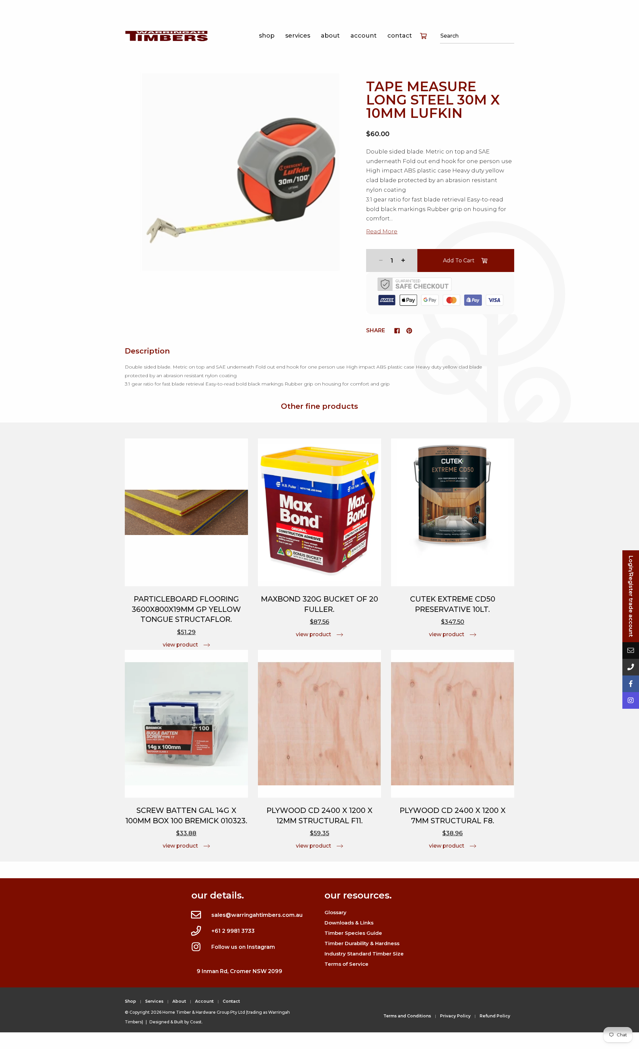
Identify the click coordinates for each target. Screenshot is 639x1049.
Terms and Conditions (407, 1015)
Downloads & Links (348, 922)
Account (363, 35)
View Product (180, 645)
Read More (381, 231)
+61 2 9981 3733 (233, 931)
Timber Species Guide (353, 933)
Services (297, 35)
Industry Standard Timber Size (364, 953)
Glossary (335, 912)
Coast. (196, 1021)
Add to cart (459, 260)
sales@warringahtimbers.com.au (257, 915)
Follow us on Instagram (243, 947)
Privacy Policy (455, 1015)
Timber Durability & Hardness (361, 943)
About (330, 35)
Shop (267, 35)
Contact (399, 35)
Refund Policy (495, 1015)
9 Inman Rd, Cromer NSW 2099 (239, 971)
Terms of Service (346, 964)
